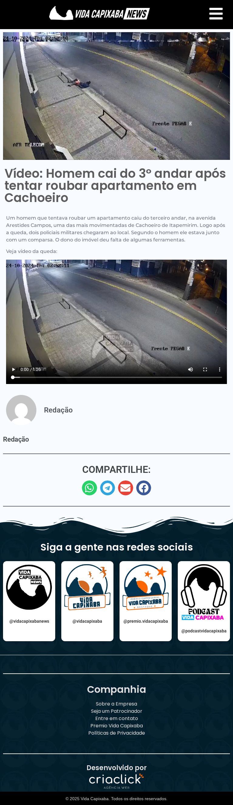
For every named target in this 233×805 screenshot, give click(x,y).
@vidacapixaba (87, 621)
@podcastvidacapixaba (204, 630)
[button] (89, 488)
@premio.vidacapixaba (145, 621)
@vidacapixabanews (29, 621)
